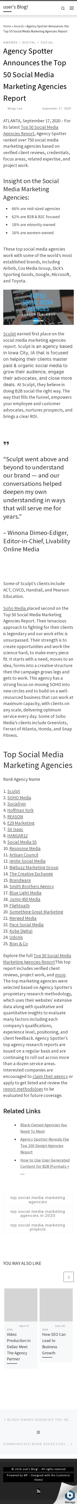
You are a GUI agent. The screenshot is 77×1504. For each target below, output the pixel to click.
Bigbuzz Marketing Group (33, 867)
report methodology (23, 1089)
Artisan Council (23, 855)
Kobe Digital (21, 931)
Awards (19, 26)
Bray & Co (18, 943)
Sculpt (9, 334)
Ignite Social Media (27, 861)
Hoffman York (20, 810)
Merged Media (23, 918)
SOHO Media (19, 797)
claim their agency (50, 1076)
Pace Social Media (26, 924)
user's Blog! (30, 1469)
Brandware (20, 880)
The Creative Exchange (31, 874)
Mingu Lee (15, 108)
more (60, 975)
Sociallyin (16, 804)
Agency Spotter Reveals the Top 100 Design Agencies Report (44, 1146)
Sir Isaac (15, 829)
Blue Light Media (25, 893)
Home (7, 26)
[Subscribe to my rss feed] (38, 1491)
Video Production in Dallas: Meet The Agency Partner (19, 1346)
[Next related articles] (69, 1277)
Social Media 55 (22, 842)
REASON (15, 816)
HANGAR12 (17, 835)
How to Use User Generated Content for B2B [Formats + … (45, 1166)
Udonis (16, 937)
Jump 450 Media (24, 899)
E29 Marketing (20, 823)
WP (26, 1475)
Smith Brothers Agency (31, 886)
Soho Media (15, 608)
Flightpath (19, 905)
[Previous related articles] (58, 1277)
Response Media (25, 848)
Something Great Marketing (36, 912)
